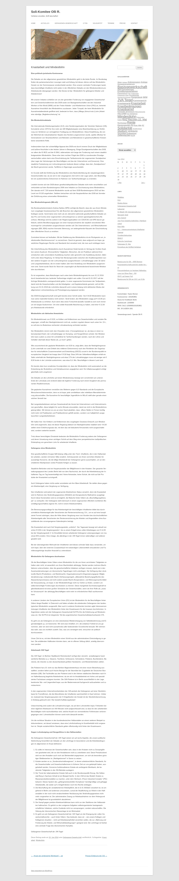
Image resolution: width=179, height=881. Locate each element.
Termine (111, 23)
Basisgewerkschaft (132, 87)
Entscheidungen (128, 89)
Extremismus (122, 93)
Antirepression (134, 82)
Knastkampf (126, 109)
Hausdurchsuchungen (124, 97)
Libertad (120, 232)
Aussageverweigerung (126, 84)
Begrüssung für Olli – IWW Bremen (130, 262)
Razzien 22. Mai (137, 119)
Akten (120, 82)
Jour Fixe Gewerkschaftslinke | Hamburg (132, 221)
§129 (133, 135)
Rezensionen (124, 125)
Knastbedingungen (129, 106)
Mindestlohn (40, 840)
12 (131, 171)
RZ (143, 125)
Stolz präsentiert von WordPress (41, 871)
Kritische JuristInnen (125, 241)
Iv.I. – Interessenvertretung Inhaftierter (131, 229)
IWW (145, 97)
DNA (119, 89)
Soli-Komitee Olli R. (45, 12)
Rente (131, 122)
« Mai (119, 183)
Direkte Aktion (122, 203)
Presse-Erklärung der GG (96, 856)
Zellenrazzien (124, 135)
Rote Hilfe (137, 125)
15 (144, 171)
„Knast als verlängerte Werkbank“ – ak (47, 856)
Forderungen (135, 93)
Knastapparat (124, 103)
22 (144, 174)
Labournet (121, 209)
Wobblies (121, 197)
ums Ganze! (122, 218)
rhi (132, 125)
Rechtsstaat (122, 123)
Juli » (143, 183)
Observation (140, 117)
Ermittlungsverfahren (128, 91)
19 (131, 174)
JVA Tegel (125, 100)
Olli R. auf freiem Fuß (125, 276)
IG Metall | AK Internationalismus (129, 212)
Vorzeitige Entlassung (127, 133)
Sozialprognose (137, 128)
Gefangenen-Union (123, 95)
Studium (122, 130)
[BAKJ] (120, 238)
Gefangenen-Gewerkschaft (66, 23)
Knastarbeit (138, 103)
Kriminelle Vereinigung (126, 112)
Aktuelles (45, 23)
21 (140, 174)
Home (33, 23)
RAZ (124, 119)
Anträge (144, 82)
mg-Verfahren (132, 114)
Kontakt (134, 23)
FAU (129, 93)
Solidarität (97, 23)
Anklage (124, 82)
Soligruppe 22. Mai (124, 244)
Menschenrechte (140, 111)
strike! (120, 224)
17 (123, 174)
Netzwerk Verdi (123, 215)
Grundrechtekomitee (125, 235)
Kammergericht (139, 100)
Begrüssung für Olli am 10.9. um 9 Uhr (131, 279)
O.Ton (85, 23)
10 (123, 171)
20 (136, 174)
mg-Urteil (122, 113)
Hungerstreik (136, 97)
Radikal (120, 120)
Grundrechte (134, 95)
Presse (123, 23)
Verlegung (132, 131)
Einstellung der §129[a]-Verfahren (129, 247)
